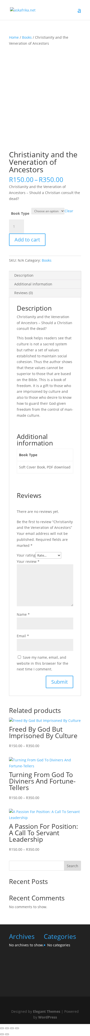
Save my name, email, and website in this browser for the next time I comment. (42, 663)
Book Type (20, 213)
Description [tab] (24, 275)
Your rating (26, 555)
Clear (68, 210)
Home (14, 37)
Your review (28, 561)
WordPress (47, 1017)
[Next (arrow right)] (7, 1034)
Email (23, 635)
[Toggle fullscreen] (7, 1028)
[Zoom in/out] (2, 1028)
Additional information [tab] (33, 284)
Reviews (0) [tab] (23, 292)
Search (72, 865)
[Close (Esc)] (17, 1028)
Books (27, 37)
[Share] (12, 1028)
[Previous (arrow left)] (2, 1034)
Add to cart (27, 239)
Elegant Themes (46, 1011)
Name (23, 614)
